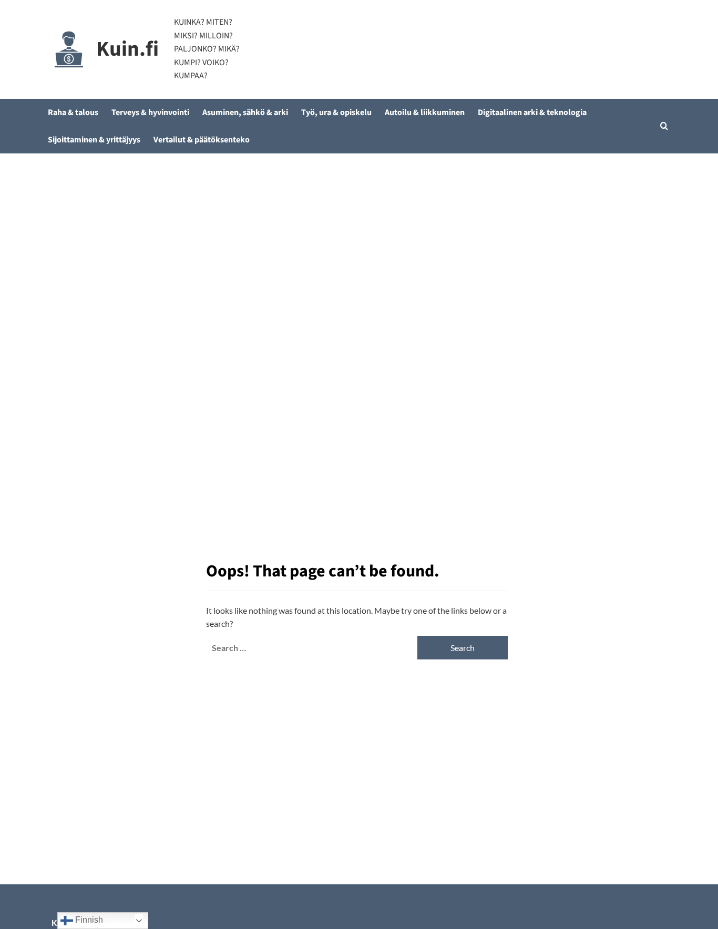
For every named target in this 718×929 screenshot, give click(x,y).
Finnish (88, 919)
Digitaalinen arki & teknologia (532, 112)
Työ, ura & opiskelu (336, 112)
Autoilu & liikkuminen (425, 112)
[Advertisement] (359, 232)
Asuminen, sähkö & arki (245, 112)
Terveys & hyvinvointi (150, 112)
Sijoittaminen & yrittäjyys (94, 140)
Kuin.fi (127, 49)
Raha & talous (73, 112)
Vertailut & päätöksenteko (201, 140)
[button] (664, 126)
